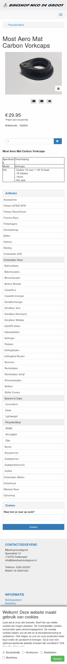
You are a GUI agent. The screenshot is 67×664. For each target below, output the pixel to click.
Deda (8, 410)
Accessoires (10, 199)
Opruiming (9, 495)
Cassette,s (10, 290)
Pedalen (8, 344)
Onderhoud (10, 483)
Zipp (7, 440)
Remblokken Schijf (14, 374)
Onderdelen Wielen (14, 477)
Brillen (7, 235)
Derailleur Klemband (15, 314)
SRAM (8, 428)
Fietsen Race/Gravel (15, 211)
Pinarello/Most (13, 422)
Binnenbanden (12, 277)
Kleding (8, 248)
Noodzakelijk (13, 652)
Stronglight (11, 434)
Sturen (8, 446)
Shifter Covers (12, 392)
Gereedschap (11, 229)
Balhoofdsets (11, 265)
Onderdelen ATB (13, 254)
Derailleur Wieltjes (14, 320)
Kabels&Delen (12, 332)
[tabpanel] (33, 101)
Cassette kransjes (14, 296)
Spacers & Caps (13, 398)
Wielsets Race (11, 489)
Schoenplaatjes (12, 380)
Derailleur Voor (12, 308)
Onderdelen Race (13, 260)
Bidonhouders (12, 271)
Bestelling (10, 603)
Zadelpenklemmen (14, 464)
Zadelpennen (11, 458)
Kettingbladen (11, 350)
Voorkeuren (32, 652)
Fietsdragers (10, 223)
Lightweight (11, 416)
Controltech (11, 404)
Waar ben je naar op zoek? (19, 511)
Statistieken (50, 652)
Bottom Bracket (12, 284)
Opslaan (57, 658)
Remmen (9, 362)
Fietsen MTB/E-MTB (15, 205)
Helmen (8, 241)
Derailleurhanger (13, 302)
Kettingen (9, 338)
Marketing (11, 657)
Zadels (8, 471)
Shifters (8, 386)
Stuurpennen (11, 452)
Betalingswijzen (13, 599)
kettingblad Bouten (14, 356)
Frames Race (11, 217)
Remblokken (11, 368)
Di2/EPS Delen (12, 326)
